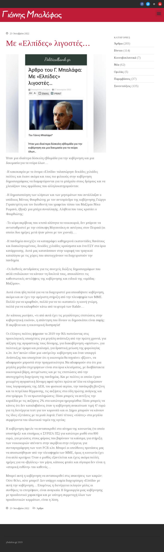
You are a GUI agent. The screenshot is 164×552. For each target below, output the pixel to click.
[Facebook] (142, 4)
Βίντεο (118, 50)
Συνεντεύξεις (122, 86)
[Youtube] (160, 4)
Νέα (116, 64)
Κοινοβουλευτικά (125, 57)
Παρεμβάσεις (122, 78)
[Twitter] (148, 4)
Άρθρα (40, 508)
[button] (158, 13)
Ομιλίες (119, 71)
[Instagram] (154, 4)
